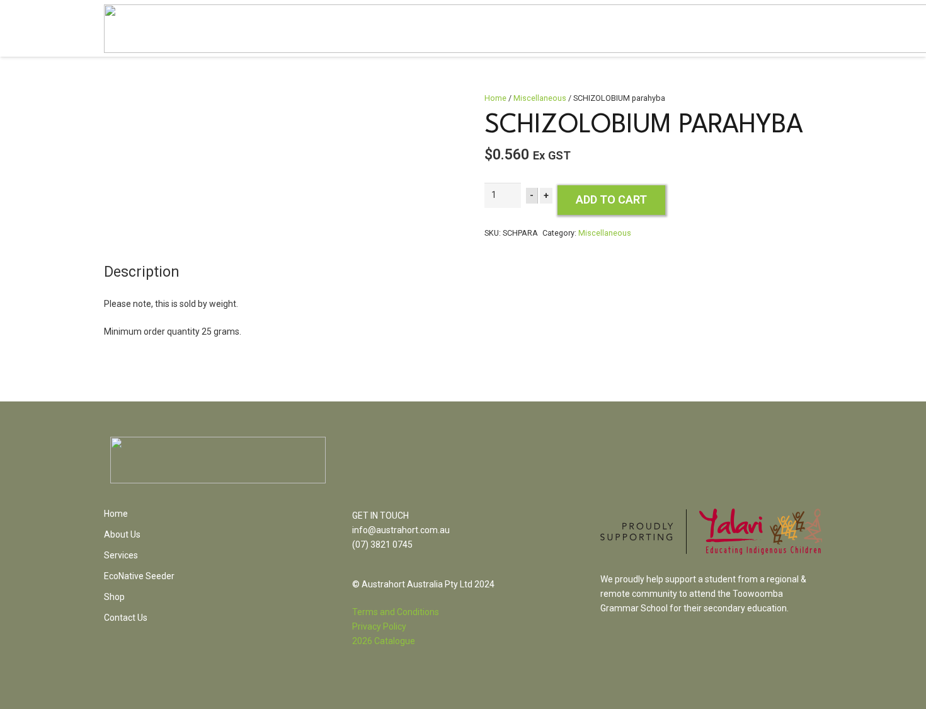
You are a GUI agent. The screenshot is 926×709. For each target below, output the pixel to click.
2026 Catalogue (383, 641)
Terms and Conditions (395, 612)
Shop (114, 597)
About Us (122, 534)
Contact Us (125, 618)
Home (495, 98)
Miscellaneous (539, 98)
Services (121, 555)
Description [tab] (142, 271)
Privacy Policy (379, 626)
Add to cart (611, 199)
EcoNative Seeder (139, 576)
